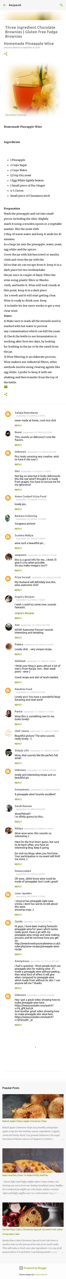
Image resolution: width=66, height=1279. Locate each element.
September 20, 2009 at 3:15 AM (42, 555)
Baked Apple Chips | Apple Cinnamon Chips (24, 1121)
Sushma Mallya (24, 535)
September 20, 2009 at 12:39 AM (31, 519)
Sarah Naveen (23, 806)
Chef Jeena (22, 731)
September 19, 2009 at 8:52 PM (41, 452)
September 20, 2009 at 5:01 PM (38, 644)
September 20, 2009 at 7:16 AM (30, 600)
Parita (18, 711)
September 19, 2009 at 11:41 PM (31, 499)
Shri (17, 471)
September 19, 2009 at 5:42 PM (30, 416)
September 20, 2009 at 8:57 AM (35, 625)
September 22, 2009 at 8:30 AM (45, 789)
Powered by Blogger (35, 1268)
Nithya (19, 828)
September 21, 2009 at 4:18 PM (44, 731)
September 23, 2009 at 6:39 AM (30, 874)
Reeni (18, 432)
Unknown (20, 451)
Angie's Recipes (24, 596)
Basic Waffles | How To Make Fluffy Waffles (25, 1175)
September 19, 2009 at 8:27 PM (37, 432)
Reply (18, 425)
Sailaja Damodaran (26, 412)
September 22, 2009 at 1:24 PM (38, 828)
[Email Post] (6, 388)
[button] (6, 54)
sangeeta (20, 554)
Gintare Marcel (40, 1274)
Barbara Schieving (26, 515)
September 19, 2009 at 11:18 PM (36, 471)
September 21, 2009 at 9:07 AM (30, 692)
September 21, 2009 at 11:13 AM (39, 712)
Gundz (19, 921)
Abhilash (20, 661)
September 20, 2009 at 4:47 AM (46, 577)
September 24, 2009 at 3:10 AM (30, 896)
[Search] (61, 5)
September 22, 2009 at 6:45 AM (41, 770)
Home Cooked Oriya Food (30, 496)
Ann (17, 624)
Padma (19, 644)
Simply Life (22, 750)
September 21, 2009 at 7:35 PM (44, 751)
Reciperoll (15, 5)
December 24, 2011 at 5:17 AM (38, 921)
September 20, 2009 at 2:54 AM (30, 538)
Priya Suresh (22, 577)
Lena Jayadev (23, 893)
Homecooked (23, 870)
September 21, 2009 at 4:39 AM (41, 661)
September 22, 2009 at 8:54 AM (30, 809)
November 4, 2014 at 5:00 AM (40, 995)
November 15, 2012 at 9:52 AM (45, 961)
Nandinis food (23, 689)
